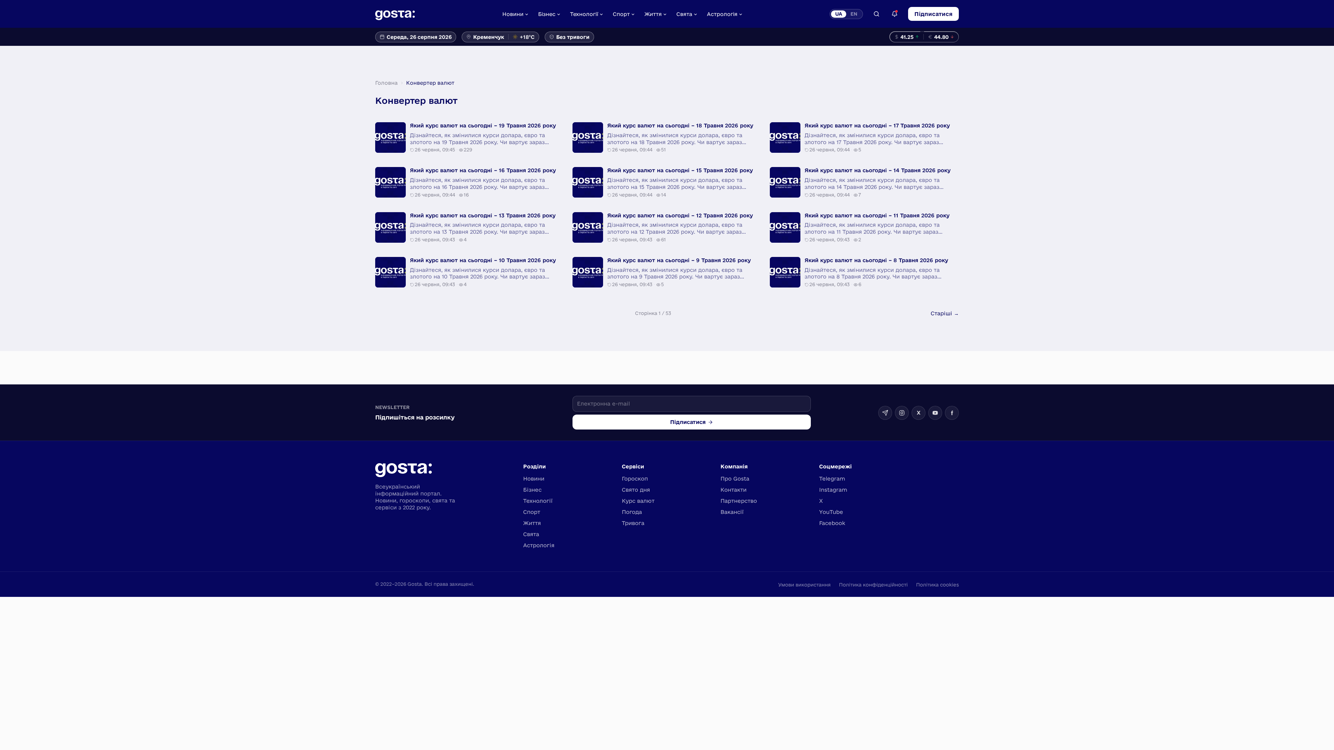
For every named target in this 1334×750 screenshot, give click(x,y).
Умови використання (804, 585)
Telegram (832, 479)
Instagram (833, 490)
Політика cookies (937, 585)
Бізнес (546, 14)
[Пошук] (876, 14)
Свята (684, 14)
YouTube (831, 512)
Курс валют (638, 501)
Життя (653, 14)
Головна (386, 83)
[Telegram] (885, 413)
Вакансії (732, 512)
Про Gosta (734, 479)
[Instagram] (902, 413)
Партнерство (738, 501)
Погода (632, 512)
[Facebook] (952, 413)
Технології (584, 14)
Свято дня (636, 490)
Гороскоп (635, 479)
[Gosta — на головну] (395, 14)
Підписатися (933, 14)
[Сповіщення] (894, 14)
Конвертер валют (430, 83)
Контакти (733, 490)
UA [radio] (838, 14)
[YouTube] (935, 413)
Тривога (633, 523)
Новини (513, 14)
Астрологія (722, 14)
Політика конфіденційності (873, 585)
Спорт (621, 14)
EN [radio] (853, 14)
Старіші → (945, 313)
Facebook (832, 523)
